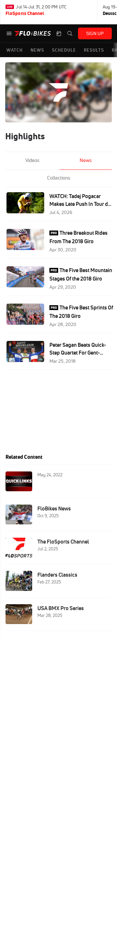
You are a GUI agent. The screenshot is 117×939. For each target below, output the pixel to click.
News (86, 160)
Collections (58, 178)
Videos (32, 160)
